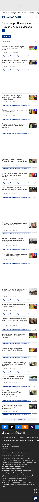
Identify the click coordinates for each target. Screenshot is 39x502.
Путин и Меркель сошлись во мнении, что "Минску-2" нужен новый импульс (14, 189)
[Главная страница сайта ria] (11, 17)
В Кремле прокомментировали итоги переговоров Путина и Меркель (14, 290)
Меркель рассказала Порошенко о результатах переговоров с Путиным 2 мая (14, 48)
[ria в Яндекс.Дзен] (12, 427)
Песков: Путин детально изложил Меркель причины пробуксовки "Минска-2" (13, 125)
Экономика (21, 437)
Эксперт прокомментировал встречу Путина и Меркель (14, 111)
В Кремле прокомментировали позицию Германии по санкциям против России (13, 240)
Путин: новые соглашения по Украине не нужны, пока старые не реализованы (14, 406)
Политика (5, 437)
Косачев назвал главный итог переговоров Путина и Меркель (12, 349)
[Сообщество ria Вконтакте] (18, 427)
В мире (28, 437)
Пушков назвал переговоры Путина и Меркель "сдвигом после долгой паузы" (14, 364)
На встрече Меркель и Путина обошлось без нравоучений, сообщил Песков (12, 97)
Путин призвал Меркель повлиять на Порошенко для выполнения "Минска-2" (14, 175)
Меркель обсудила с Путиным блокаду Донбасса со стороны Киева (14, 160)
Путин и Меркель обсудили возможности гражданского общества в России (11, 392)
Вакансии (5, 448)
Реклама (15, 440)
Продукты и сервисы (26, 440)
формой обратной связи (18, 478)
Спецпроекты (6, 440)
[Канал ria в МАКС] (5, 427)
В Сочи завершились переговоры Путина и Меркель (13, 305)
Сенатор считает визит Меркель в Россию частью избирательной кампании (13, 335)
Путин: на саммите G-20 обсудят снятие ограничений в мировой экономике (13, 378)
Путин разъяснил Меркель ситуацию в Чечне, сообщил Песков (14, 224)
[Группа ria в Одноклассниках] (25, 427)
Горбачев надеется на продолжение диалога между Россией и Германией (14, 319)
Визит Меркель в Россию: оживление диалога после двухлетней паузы (14, 61)
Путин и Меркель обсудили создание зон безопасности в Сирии (14, 255)
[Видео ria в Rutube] (32, 427)
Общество (12, 437)
